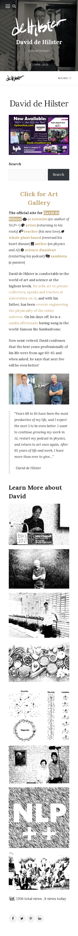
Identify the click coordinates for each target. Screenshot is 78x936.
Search (15, 164)
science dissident (40, 250)
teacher (31, 231)
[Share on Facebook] (13, 918)
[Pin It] (31, 918)
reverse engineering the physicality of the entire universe (38, 310)
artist (31, 225)
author (41, 244)
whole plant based (25, 237)
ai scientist (38, 219)
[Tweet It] (22, 918)
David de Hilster (39, 42)
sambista (59, 256)
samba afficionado (23, 323)
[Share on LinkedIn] (40, 918)
